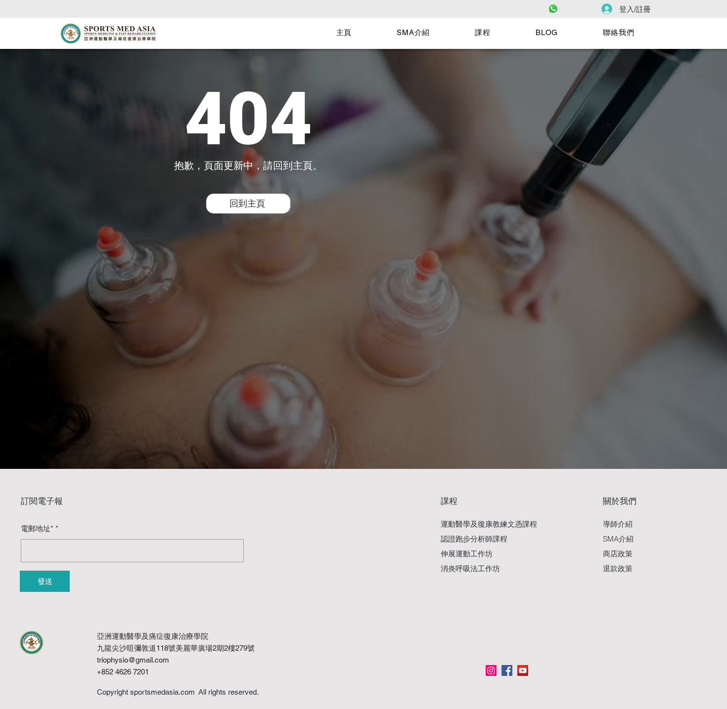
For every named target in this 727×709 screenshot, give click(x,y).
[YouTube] (522, 670)
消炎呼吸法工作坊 (470, 568)
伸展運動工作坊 (467, 553)
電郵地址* (37, 528)
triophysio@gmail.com (133, 660)
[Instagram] (491, 670)
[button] (413, 32)
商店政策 (618, 553)
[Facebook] (506, 670)
